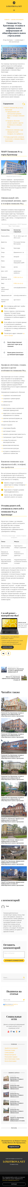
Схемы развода (9, 1052)
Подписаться (14, 1146)
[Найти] (24, 977)
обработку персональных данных (11, 1005)
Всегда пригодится (10, 1054)
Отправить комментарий (14, 960)
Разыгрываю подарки (11, 1057)
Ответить (24, 935)
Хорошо (14, 1184)
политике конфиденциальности (10, 1180)
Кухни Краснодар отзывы (12, 1059)
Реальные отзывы (10, 1050)
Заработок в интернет (11, 1048)
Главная (6, 19)
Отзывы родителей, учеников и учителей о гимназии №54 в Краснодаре (14, 139)
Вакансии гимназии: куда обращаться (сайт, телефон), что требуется (15, 132)
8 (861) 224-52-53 (18, 283)
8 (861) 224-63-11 (18, 277)
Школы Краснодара (17, 19)
